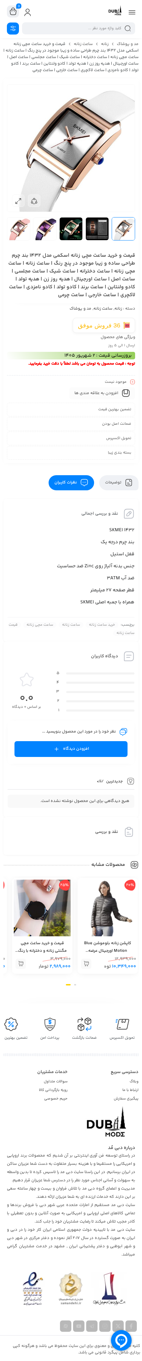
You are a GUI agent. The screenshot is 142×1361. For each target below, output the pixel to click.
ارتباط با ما (130, 1090)
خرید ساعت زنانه (102, 625)
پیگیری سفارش (126, 1099)
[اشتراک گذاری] (34, 200)
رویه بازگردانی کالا (53, 1090)
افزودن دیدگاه (76, 749)
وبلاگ (134, 1081)
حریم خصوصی (56, 1099)
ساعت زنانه (83, 44)
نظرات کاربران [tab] (66, 482)
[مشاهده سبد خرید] (13, 11)
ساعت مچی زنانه (40, 625)
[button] (86, 964)
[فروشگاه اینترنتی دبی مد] (115, 11)
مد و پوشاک (128, 44)
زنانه (105, 44)
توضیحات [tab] (113, 482)
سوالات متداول (56, 1081)
